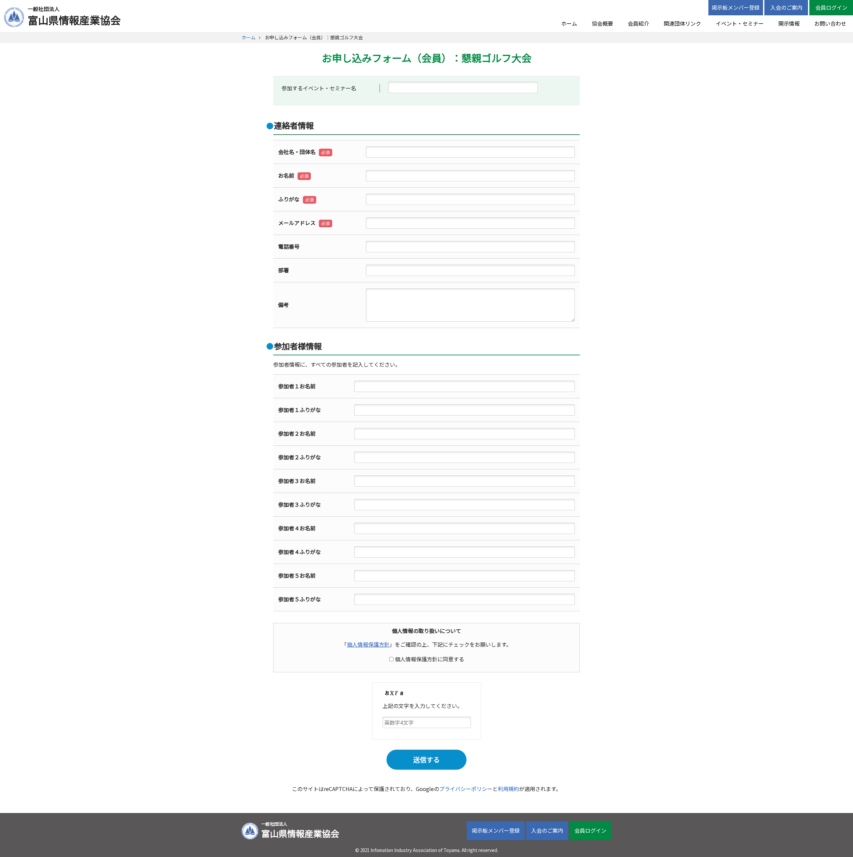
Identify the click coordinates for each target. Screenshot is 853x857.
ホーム (569, 23)
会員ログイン (831, 7)
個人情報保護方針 (368, 644)
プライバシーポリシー (465, 789)
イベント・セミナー (740, 23)
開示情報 (789, 23)
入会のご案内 (786, 7)
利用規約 (508, 789)
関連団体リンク (682, 23)
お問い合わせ (830, 23)
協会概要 (602, 23)
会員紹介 (638, 23)
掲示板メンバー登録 (736, 7)
